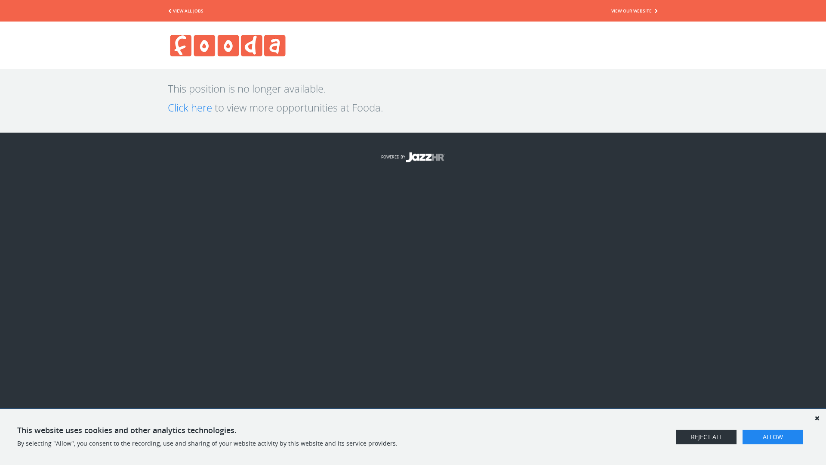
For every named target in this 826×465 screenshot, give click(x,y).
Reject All (706, 437)
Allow (773, 437)
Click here (190, 108)
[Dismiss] (817, 418)
